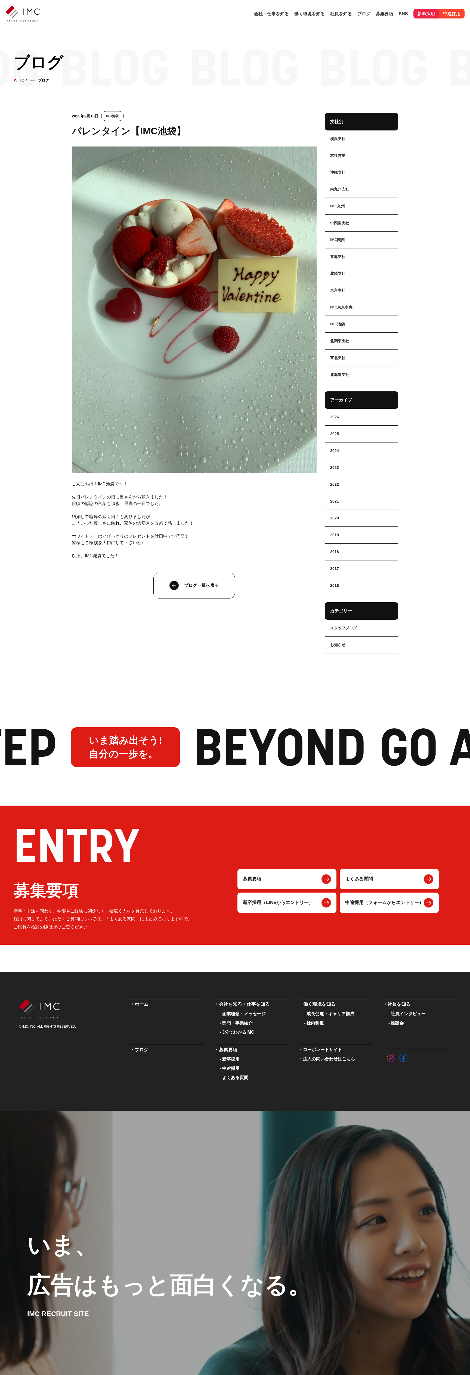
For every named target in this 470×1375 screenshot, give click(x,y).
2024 (334, 450)
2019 (334, 535)
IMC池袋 (112, 116)
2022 (334, 484)
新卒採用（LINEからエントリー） (278, 902)
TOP (23, 80)
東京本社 (337, 290)
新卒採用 (426, 13)
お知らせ (337, 645)
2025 (334, 434)
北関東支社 (339, 341)
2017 (334, 568)
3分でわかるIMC (238, 1032)
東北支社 (337, 358)
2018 (334, 552)
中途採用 (451, 13)
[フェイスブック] (403, 1056)
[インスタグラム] (391, 1056)
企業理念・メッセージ (244, 1013)
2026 (334, 417)
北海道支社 (339, 374)
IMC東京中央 (341, 307)
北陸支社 (337, 273)
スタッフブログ (343, 628)
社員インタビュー (408, 1013)
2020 (334, 518)
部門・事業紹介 (237, 1023)
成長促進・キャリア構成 (330, 1013)
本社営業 (337, 155)
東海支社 (337, 256)
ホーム (142, 1004)
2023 (334, 467)
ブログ (363, 13)
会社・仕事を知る (271, 13)
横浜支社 (337, 138)
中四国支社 (339, 223)
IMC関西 (337, 240)
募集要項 (252, 878)
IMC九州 (337, 206)
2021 (334, 501)
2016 (334, 585)
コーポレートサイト (322, 1049)
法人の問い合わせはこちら (329, 1058)
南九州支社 (339, 189)
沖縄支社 (337, 172)
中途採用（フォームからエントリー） (384, 902)
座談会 (397, 1023)
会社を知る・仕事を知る (244, 1004)
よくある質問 (359, 878)
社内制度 (315, 1023)
